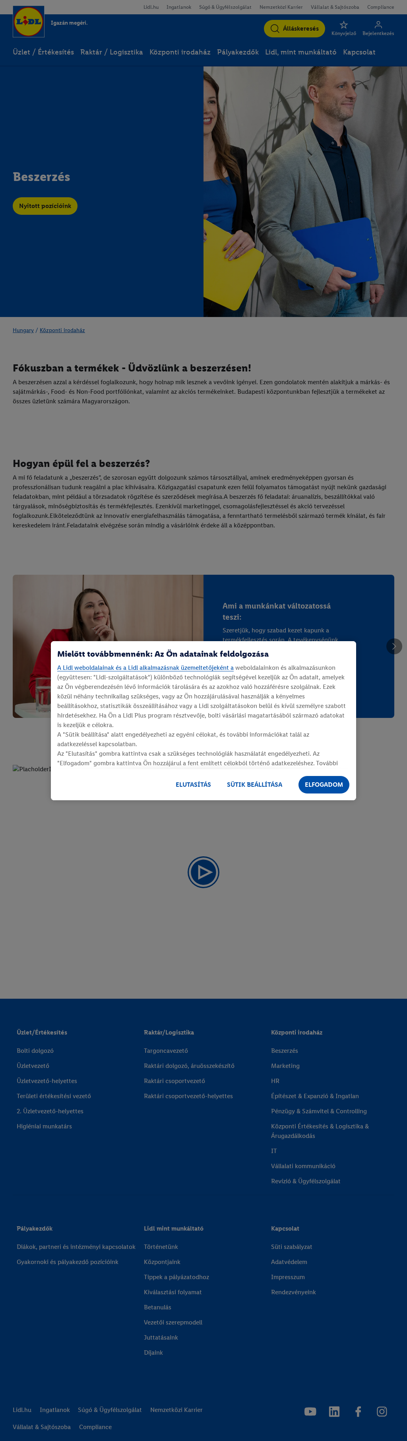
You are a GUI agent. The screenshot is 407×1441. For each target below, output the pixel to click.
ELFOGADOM (324, 784)
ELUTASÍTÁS (193, 784)
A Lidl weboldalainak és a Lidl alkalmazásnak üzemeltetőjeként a (145, 667)
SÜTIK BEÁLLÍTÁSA (254, 784)
